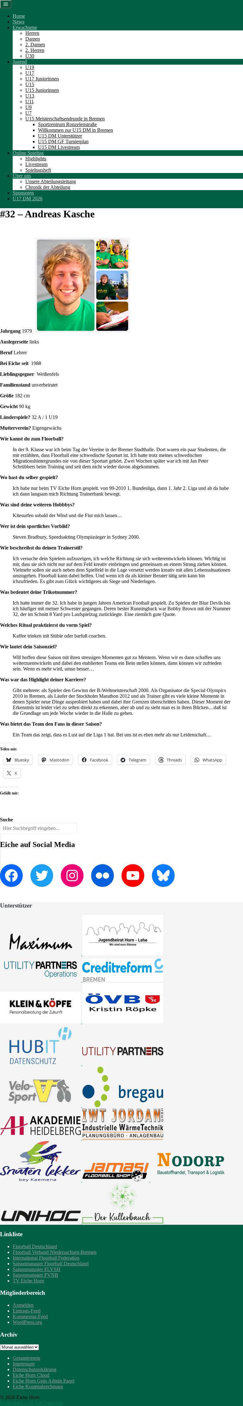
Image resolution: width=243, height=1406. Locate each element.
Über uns (22, 175)
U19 (29, 67)
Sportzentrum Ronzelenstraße (67, 124)
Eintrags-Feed (26, 1310)
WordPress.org (27, 1322)
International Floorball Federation (46, 1258)
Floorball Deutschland (35, 1246)
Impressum (23, 1363)
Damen (32, 39)
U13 (29, 96)
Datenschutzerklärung (34, 1369)
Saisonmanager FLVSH (36, 1269)
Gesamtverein (26, 1358)
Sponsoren (23, 193)
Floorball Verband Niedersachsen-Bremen (55, 1252)
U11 (29, 101)
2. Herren (34, 50)
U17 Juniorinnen (42, 78)
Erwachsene (25, 27)
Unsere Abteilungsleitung (50, 181)
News (18, 21)
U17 (29, 73)
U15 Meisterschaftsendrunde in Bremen (65, 118)
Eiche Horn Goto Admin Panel (43, 1381)
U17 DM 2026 (27, 198)
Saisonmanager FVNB (35, 1275)
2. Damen (35, 44)
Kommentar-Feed (30, 1316)
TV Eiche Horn (28, 1280)
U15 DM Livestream (59, 147)
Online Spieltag (28, 153)
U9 (28, 107)
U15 (29, 84)
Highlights (35, 158)
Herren (32, 33)
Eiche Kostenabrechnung (38, 1386)
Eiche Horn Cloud (31, 1375)
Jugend (20, 61)
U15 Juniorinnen (42, 90)
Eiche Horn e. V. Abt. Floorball (31, 1403)
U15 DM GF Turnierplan (63, 141)
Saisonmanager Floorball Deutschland (51, 1263)
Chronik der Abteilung (47, 187)
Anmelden (23, 1305)
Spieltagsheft (38, 170)
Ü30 (29, 56)
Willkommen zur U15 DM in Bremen (75, 130)
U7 (28, 113)
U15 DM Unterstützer (60, 135)
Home (19, 16)
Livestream (36, 164)
